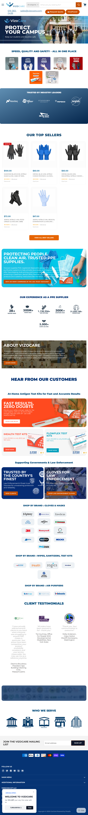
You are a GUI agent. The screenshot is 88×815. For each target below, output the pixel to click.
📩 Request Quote (55, 12)
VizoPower (72, 12)
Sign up (78, 743)
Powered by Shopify (64, 811)
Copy (29, 807)
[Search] (79, 4)
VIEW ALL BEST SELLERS (44, 238)
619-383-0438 (12, 12)
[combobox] (57, 4)
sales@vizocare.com (31, 10)
